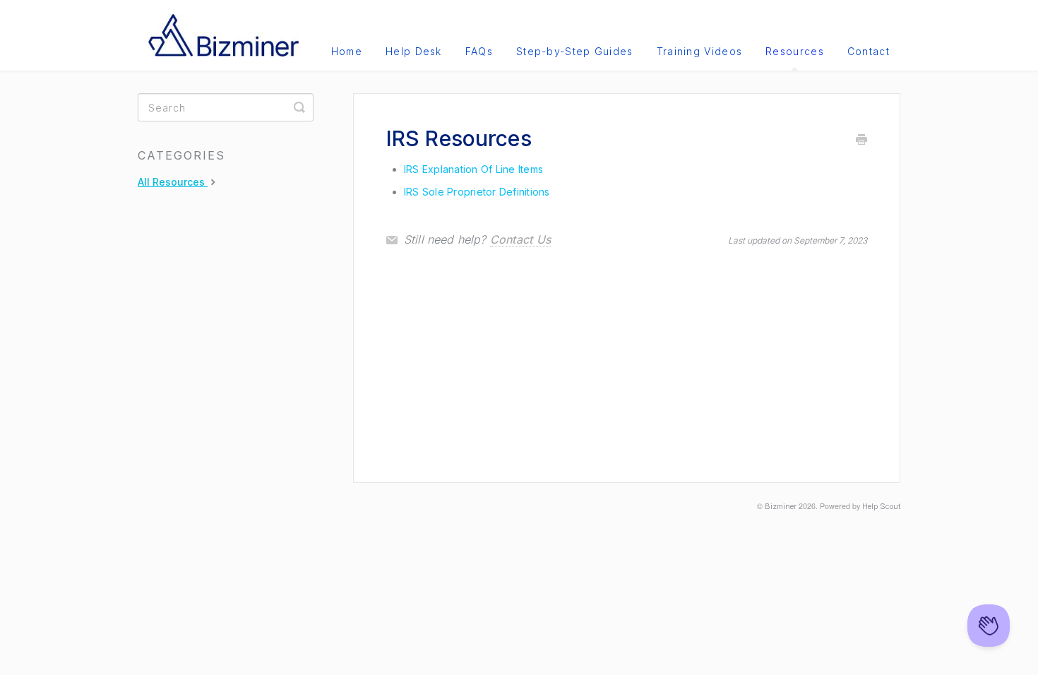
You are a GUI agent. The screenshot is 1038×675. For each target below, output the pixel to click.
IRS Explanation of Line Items (473, 169)
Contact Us (520, 239)
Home (346, 51)
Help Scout (881, 506)
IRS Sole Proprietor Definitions (477, 192)
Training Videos (700, 51)
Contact (868, 51)
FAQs (479, 51)
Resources (794, 51)
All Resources (173, 182)
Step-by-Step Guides (574, 51)
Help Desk (414, 51)
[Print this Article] (861, 140)
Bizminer (781, 506)
